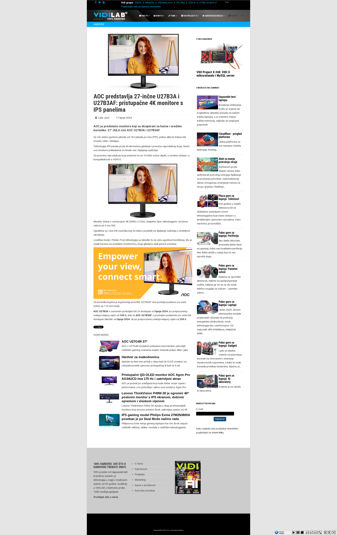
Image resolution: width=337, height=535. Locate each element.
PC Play (180, 2)
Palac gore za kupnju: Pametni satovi (228, 268)
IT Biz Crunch (206, 2)
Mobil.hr (149, 2)
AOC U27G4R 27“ (135, 341)
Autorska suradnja (144, 490)
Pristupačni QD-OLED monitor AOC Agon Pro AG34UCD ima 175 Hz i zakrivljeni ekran (156, 376)
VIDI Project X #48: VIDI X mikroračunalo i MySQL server (216, 73)
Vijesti (233, 16)
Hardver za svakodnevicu (140, 357)
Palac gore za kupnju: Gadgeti (228, 344)
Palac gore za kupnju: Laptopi (227, 303)
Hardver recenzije (213, 16)
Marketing (140, 479)
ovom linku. (218, 432)
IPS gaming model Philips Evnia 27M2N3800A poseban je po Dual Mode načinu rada (156, 417)
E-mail (199, 409)
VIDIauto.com (165, 2)
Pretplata (139, 474)
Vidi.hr (138, 2)
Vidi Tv (144, 16)
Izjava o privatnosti (144, 485)
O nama (138, 463)
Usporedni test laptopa (227, 98)
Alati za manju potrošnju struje (228, 160)
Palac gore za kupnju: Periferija (229, 234)
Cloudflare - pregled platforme (230, 135)
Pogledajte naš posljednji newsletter (141, 6)
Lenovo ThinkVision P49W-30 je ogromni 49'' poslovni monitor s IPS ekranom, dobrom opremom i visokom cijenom (155, 397)
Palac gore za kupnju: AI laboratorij (226, 379)
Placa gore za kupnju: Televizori (229, 197)
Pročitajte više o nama (105, 497)
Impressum (140, 469)
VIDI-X (192, 2)
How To (159, 16)
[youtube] (104, 2)
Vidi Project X (190, 16)
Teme (172, 16)
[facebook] (95, 2)
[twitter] (99, 2)
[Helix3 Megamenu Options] (242, 15)
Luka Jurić (103, 117)
